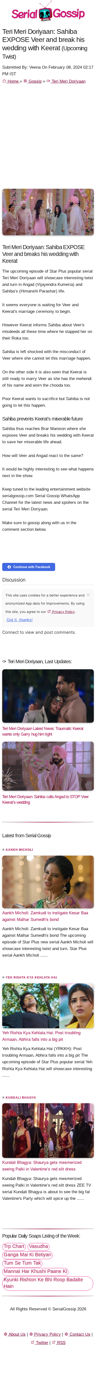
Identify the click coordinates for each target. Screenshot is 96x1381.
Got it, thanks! (20, 620)
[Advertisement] (48, 138)
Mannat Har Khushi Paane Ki (35, 1271)
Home (13, 81)
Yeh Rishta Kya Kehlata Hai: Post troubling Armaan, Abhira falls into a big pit (41, 1036)
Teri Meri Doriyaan (67, 81)
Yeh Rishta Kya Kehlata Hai (31, 977)
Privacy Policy (63, 612)
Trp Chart (14, 1246)
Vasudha (38, 1246)
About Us (17, 1334)
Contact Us (79, 1334)
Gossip (34, 81)
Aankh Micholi (19, 849)
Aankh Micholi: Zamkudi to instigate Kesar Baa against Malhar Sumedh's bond (45, 916)
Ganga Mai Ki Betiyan (27, 1254)
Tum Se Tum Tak (22, 1263)
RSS (60, 1342)
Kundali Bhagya (21, 1097)
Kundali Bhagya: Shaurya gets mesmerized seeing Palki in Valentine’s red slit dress (41, 1165)
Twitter (41, 1342)
